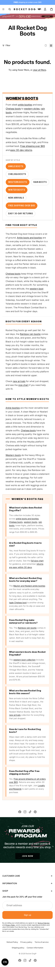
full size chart (37, 561)
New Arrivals (16, 198)
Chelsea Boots (17, 174)
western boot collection (24, 660)
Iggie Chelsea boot (18, 602)
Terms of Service (43, 923)
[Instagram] (25, 812)
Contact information (35, 948)
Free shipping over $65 (32, 146)
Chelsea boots (13, 108)
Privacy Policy (10, 925)
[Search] (9, 9)
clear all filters (39, 70)
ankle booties (25, 104)
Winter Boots (16, 190)
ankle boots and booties (27, 519)
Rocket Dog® (31, 953)
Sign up (27, 915)
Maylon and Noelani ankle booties (29, 586)
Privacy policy (26, 942)
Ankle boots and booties (29, 237)
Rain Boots (40, 182)
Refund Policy (12, 942)
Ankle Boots (15, 166)
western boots (30, 522)
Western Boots (17, 182)
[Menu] (3, 9)
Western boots (13, 455)
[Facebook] (20, 812)
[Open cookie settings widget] (5, 962)
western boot (36, 288)
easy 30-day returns (21, 150)
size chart (23, 385)
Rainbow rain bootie (30, 334)
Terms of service (42, 942)
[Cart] (51, 9)
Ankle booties (13, 408)
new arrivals (19, 381)
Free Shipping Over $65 (21, 205)
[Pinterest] (35, 812)
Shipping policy (18, 948)
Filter (8, 45)
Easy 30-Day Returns (20, 213)
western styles (32, 108)
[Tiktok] (30, 812)
